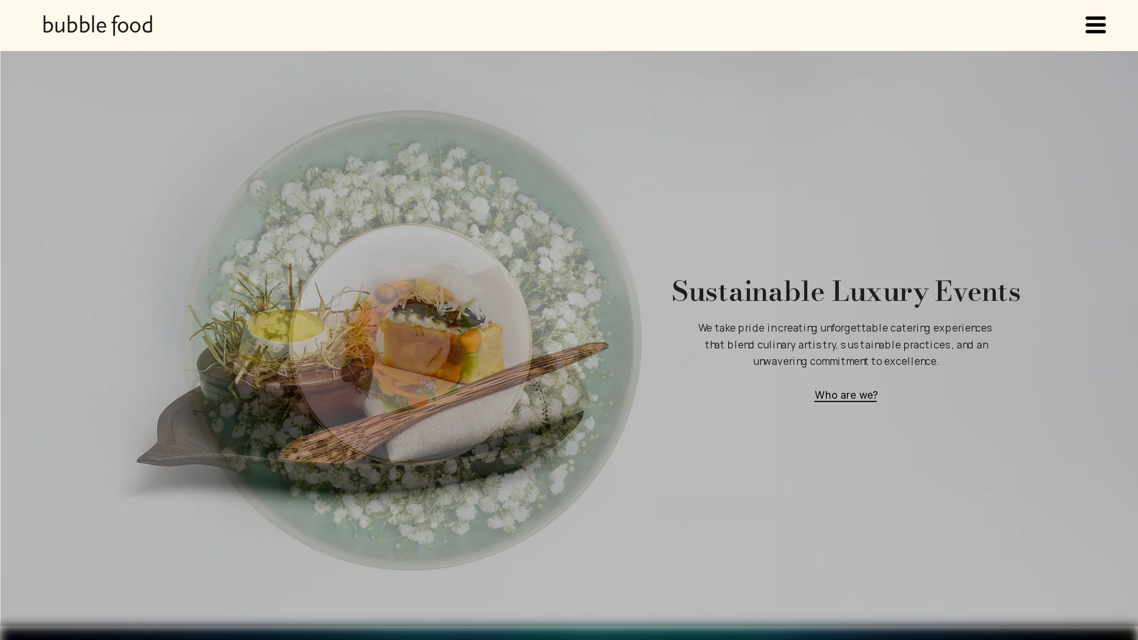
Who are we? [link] (846, 394)
